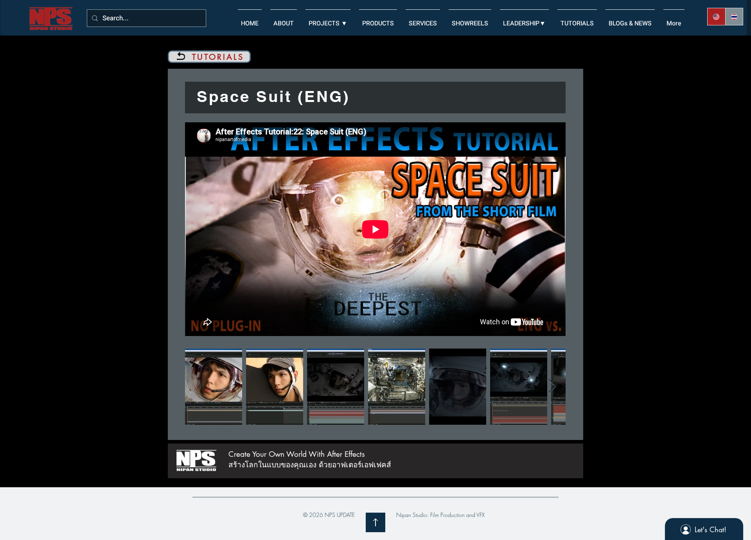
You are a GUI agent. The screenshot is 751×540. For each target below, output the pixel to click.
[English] (716, 16)
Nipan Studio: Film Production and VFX (440, 515)
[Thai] (734, 16)
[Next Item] (552, 386)
